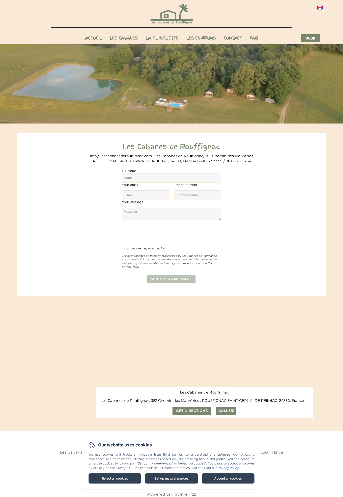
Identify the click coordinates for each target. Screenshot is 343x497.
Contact (233, 38)
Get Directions (192, 411)
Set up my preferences (171, 478)
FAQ (254, 38)
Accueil (93, 38)
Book (310, 38)
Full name (129, 171)
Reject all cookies (115, 478)
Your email (130, 185)
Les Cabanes (124, 38)
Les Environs (201, 38)
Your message (132, 202)
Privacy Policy (228, 468)
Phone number (185, 185)
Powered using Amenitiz (171, 494)
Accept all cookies (228, 478)
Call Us (226, 411)
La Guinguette (162, 38)
